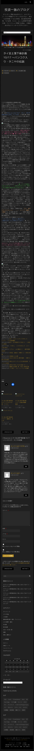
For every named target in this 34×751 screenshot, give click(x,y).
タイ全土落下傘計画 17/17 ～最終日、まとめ (7, 418)
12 (10, 667)
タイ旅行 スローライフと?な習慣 (19, 368)
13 (13, 667)
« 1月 (4, 675)
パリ (5, 707)
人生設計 (5, 617)
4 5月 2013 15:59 (14, 475)
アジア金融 (13, 702)
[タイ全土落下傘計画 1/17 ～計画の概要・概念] (21, 396)
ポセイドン (10, 707)
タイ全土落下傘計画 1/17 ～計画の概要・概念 (21, 402)
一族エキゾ (13, 70)
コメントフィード (7, 648)
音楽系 (23, 710)
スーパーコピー (15, 473)
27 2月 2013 (6, 70)
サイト (4, 539)
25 (6, 671)
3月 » (8, 675)
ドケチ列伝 (6, 614)
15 (20, 667)
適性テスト (18, 710)
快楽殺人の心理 (13, 356)
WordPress (9, 739)
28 (17, 671)
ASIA (5, 699)
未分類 (5, 624)
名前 (4, 528)
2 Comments (6, 73)
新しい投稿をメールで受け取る (11, 552)
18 (6, 669)
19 (10, 669)
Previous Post (8, 432)
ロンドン (25, 707)
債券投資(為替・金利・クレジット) (12, 619)
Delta (23, 699)
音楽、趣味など (7, 635)
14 (17, 667)
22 (20, 669)
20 (13, 669)
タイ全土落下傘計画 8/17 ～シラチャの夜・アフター (7, 402)
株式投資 (5, 627)
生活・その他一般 (7, 629)
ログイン (5, 643)
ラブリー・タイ (18, 707)
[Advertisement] (16, 88)
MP (27, 699)
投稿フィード (6, 645)
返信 (26, 466)
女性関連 (6, 710)
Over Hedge (7, 702)
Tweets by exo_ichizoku (10, 691)
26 (10, 671)
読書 (4, 632)
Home (5, 47)
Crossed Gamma (16, 699)
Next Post (25, 432)
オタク (25, 702)
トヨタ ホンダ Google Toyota (22, 704)
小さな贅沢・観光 (10, 47)
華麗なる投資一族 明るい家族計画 (19, 366)
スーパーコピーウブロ (18, 446)
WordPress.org (7, 651)
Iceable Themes (23, 739)
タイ (5, 704)
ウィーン (20, 702)
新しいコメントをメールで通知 (11, 546)
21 (17, 669)
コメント (6, 510)
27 (13, 671)
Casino (9, 699)
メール (5, 534)
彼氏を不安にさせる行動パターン (18, 365)
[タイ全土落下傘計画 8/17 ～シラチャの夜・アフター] (8, 396)
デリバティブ (6, 611)
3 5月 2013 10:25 (14, 448)
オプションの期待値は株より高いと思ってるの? (15, 584)
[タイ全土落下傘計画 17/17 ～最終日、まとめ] (8, 413)
